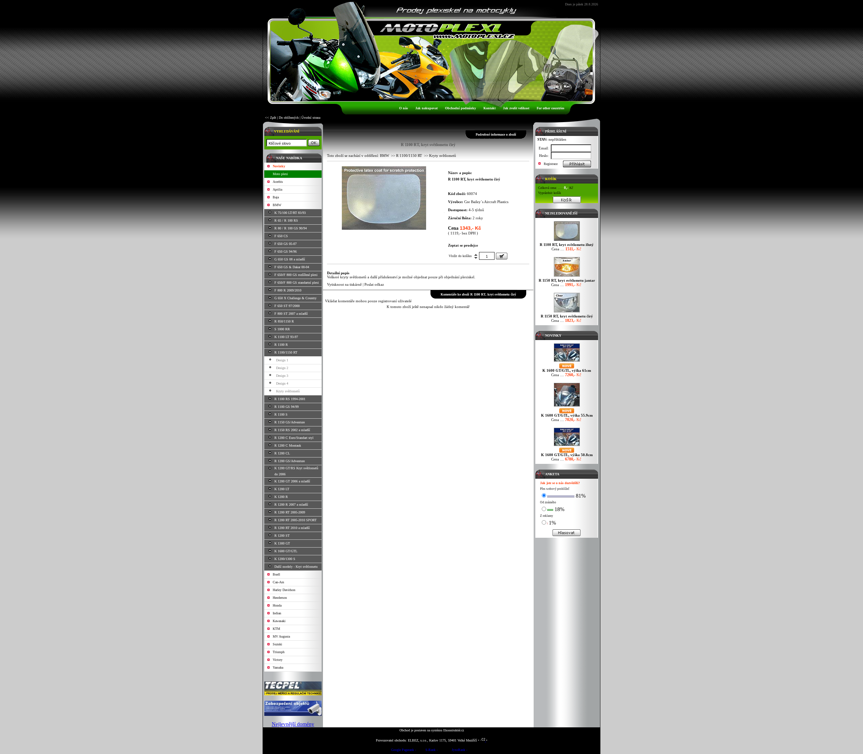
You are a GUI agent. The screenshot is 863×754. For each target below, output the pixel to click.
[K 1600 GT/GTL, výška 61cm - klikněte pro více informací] (567, 361)
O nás (403, 108)
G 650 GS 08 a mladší (289, 259)
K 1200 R (281, 497)
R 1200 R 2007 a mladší (291, 504)
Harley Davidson (284, 590)
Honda (277, 605)
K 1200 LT (281, 489)
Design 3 (282, 376)
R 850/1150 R (284, 321)
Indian (277, 613)
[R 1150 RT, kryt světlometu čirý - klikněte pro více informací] (567, 312)
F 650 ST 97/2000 (287, 306)
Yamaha (278, 667)
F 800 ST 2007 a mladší (291, 313)
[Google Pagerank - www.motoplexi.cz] (403, 751)
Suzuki (277, 644)
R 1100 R (281, 344)
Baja (276, 197)
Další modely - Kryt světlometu (296, 566)
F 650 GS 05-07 (285, 244)
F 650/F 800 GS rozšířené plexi (296, 275)
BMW (277, 205)
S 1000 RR (282, 329)
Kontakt (489, 108)
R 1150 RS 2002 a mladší (292, 430)
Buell (276, 574)
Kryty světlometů (288, 391)
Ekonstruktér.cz (453, 730)
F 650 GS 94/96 (285, 251)
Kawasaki (279, 621)
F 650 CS (281, 236)
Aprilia (277, 189)
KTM (276, 629)
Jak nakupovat (426, 108)
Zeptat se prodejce (463, 245)
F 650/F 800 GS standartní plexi (296, 282)
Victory (277, 660)
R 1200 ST (282, 535)
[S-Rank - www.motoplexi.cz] (431, 751)
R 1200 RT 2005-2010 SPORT (295, 520)
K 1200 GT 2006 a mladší (292, 481)
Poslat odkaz (374, 284)
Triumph (279, 652)
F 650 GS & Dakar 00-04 (291, 267)
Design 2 (282, 368)
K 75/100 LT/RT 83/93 (290, 213)
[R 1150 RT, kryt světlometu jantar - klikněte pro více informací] (567, 276)
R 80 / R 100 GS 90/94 (290, 228)
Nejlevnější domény (293, 724)
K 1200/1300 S (284, 559)
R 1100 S (281, 414)
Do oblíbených (289, 117)
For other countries (550, 108)
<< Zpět (270, 117)
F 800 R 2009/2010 (287, 290)
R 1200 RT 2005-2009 (289, 512)
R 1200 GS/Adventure (289, 461)
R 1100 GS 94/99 (286, 407)
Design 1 (282, 360)
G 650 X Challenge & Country (295, 298)
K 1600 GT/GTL (285, 551)
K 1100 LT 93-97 (286, 337)
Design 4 (282, 383)
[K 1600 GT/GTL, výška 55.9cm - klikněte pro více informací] (567, 406)
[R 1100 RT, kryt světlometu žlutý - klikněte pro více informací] (567, 241)
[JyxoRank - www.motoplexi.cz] (459, 751)
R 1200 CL (282, 453)
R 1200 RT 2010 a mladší (292, 528)
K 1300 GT (282, 543)
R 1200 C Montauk (287, 445)
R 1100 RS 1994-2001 (289, 399)
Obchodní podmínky (460, 108)
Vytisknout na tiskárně (344, 284)
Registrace (551, 164)
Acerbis (278, 182)
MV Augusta (281, 636)
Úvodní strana (310, 117)
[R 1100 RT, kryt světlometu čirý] (384, 228)
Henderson (280, 597)
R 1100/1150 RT (285, 352)
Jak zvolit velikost (516, 108)
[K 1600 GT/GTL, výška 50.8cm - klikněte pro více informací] (567, 446)
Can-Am (278, 582)
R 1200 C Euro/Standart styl (294, 438)
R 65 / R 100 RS (286, 220)
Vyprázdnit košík (549, 193)
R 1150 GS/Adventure (289, 422)
